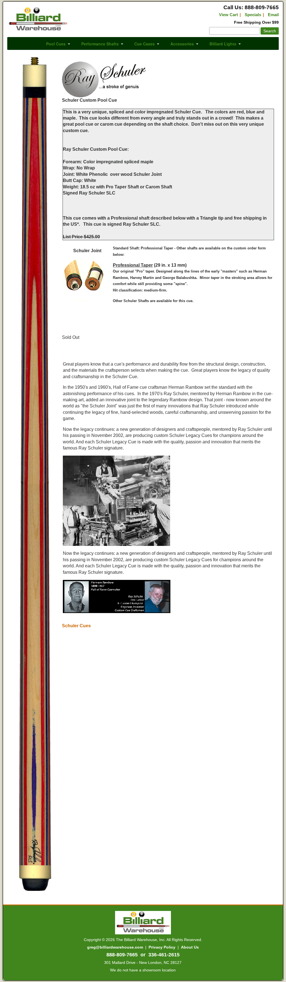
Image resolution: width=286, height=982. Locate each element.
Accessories (182, 44)
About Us (190, 947)
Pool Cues (56, 44)
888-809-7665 (122, 954)
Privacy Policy (162, 947)
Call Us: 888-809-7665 (251, 7)
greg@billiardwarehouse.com (115, 947)
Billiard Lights (222, 44)
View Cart (228, 14)
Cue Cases (144, 44)
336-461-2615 (164, 954)
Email (273, 14)
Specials (253, 14)
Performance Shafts (100, 44)
